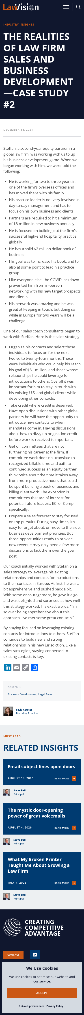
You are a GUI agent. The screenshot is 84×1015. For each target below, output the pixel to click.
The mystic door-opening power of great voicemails (36, 813)
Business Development (22, 694)
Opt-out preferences (31, 1006)
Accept (42, 993)
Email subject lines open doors (41, 766)
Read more (61, 778)
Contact (13, 954)
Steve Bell (19, 790)
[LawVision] (21, 7)
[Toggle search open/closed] (78, 7)
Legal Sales (45, 694)
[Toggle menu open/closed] (66, 7)
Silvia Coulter (24, 709)
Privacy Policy (54, 1006)
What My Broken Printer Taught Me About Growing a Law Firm (39, 865)
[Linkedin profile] (35, 954)
